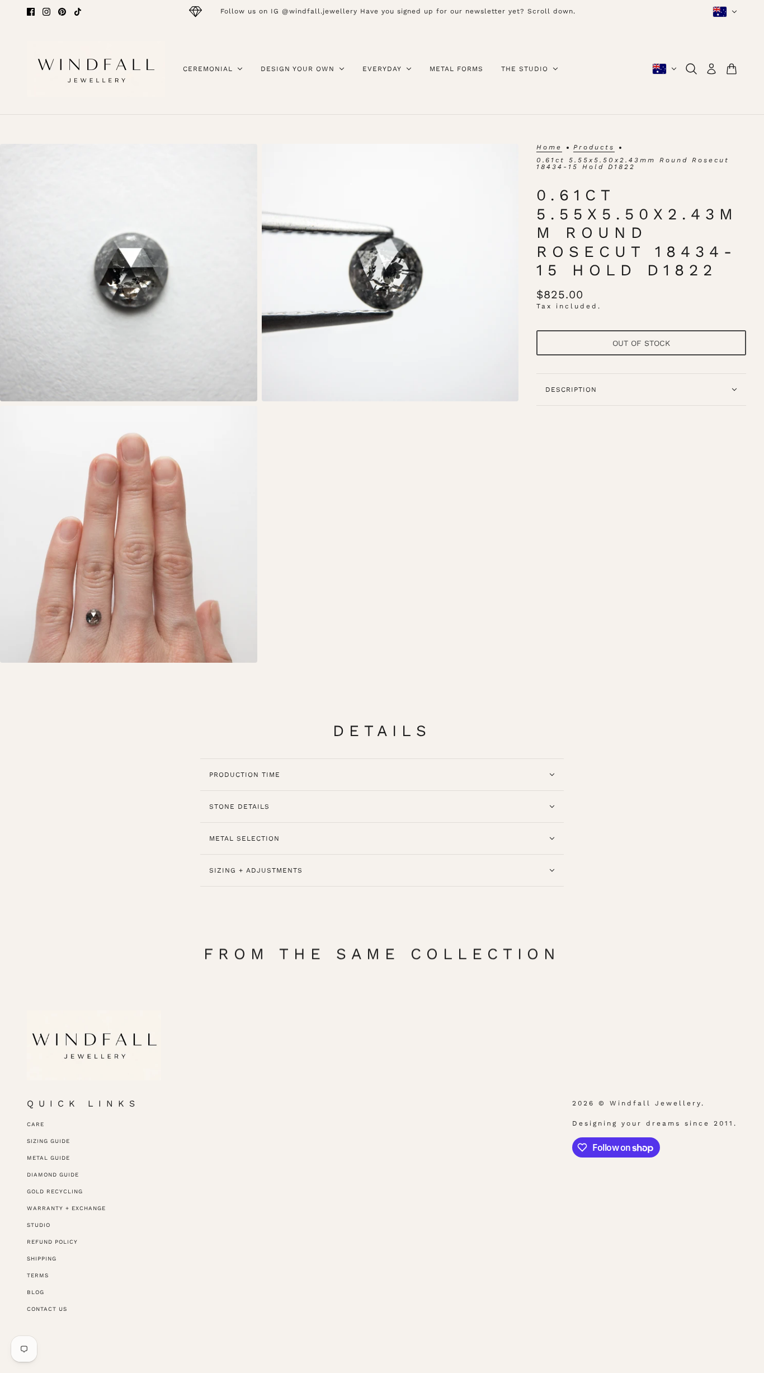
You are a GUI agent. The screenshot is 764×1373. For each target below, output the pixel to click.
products (594, 147)
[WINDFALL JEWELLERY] (96, 69)
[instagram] (46, 12)
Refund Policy (52, 1242)
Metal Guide (48, 1158)
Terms (38, 1275)
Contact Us (47, 1309)
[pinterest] (62, 12)
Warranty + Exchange (66, 1208)
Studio (38, 1225)
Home (549, 147)
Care (35, 1124)
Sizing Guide (48, 1141)
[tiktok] (78, 12)
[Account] (711, 68)
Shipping (41, 1258)
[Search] (691, 68)
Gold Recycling (55, 1191)
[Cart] (731, 68)
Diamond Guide (53, 1174)
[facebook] (31, 12)
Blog (35, 1292)
